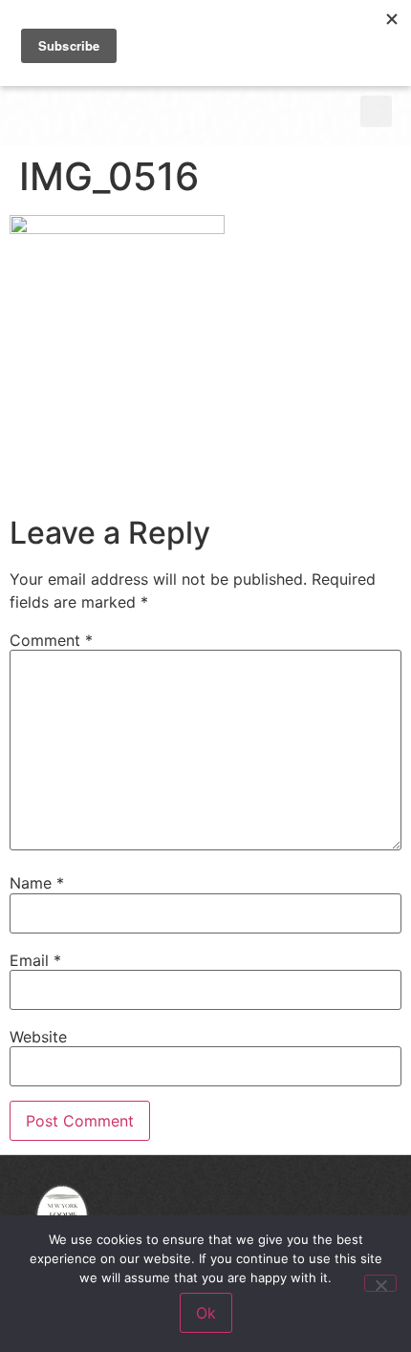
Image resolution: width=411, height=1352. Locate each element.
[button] (376, 111)
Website (38, 1036)
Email (35, 960)
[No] (380, 1283)
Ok (206, 1312)
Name (37, 883)
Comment (51, 640)
